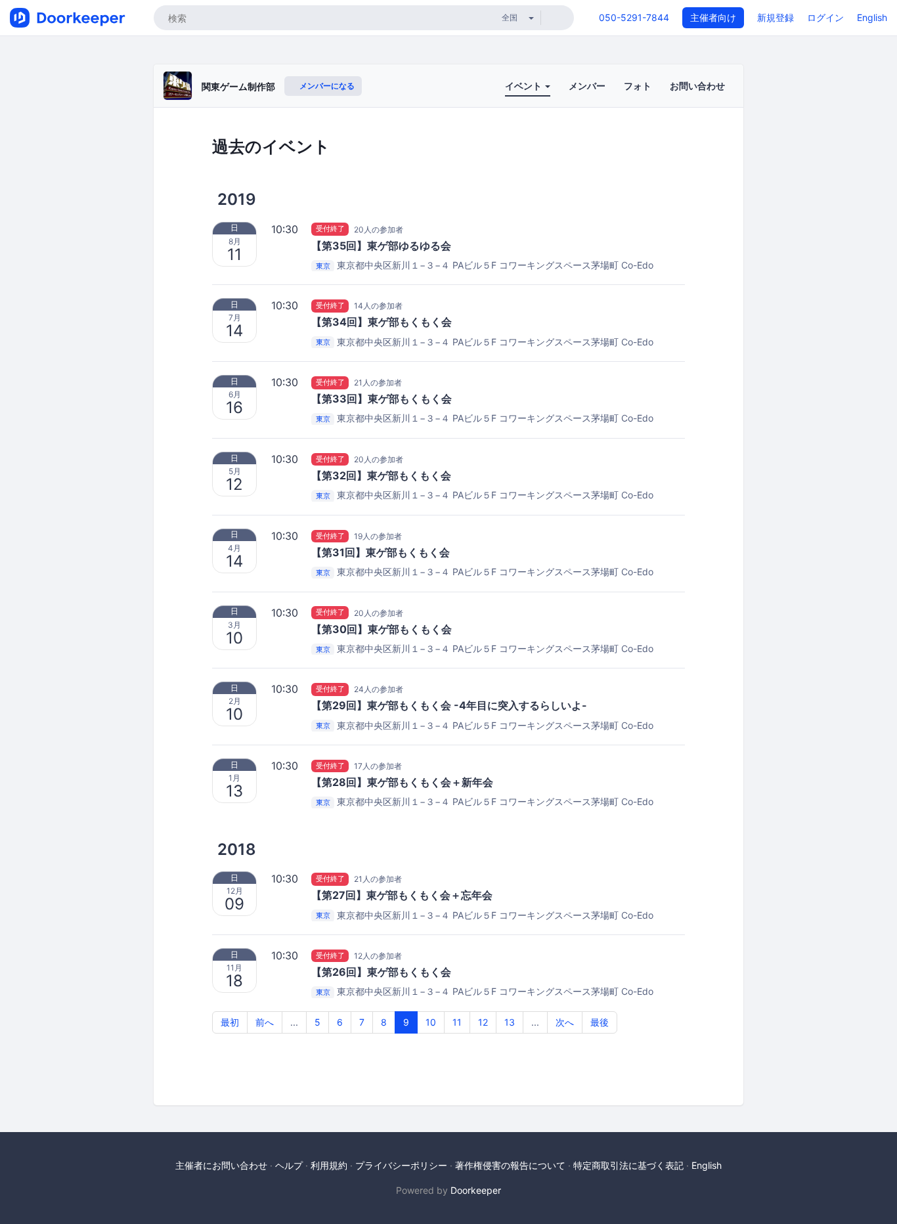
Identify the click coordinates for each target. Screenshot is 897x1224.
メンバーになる (326, 86)
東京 (323, 266)
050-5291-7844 (634, 17)
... (294, 1022)
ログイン (825, 17)
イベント (524, 85)
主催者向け (713, 17)
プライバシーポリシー (401, 1165)
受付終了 (330, 229)
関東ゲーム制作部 (238, 86)
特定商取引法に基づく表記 (628, 1165)
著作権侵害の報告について (510, 1165)
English (872, 17)
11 (457, 1022)
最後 (599, 1022)
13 (509, 1022)
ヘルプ (289, 1165)
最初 (230, 1022)
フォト (637, 85)
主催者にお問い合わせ (221, 1165)
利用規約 (329, 1165)
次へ (565, 1022)
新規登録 (775, 17)
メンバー (587, 85)
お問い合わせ (697, 85)
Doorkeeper (475, 1190)
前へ (264, 1022)
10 (431, 1022)
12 (483, 1022)
